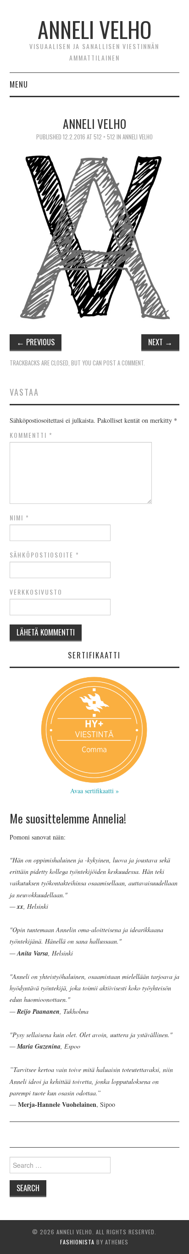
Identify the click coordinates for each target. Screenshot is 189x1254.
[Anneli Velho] (95, 234)
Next (160, 342)
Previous (36, 342)
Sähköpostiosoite (44, 554)
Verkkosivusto (36, 592)
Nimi (19, 517)
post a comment (123, 363)
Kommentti (31, 435)
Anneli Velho (94, 29)
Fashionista (77, 1241)
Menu (19, 84)
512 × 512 (104, 137)
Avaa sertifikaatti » (94, 790)
